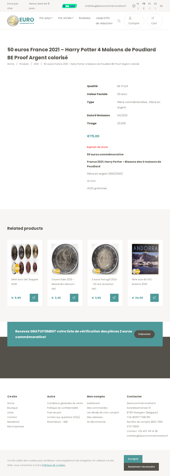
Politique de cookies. (53, 465)
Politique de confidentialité (62, 408)
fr (143, 3)
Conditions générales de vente (65, 403)
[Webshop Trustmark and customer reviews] (73, 6)
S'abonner (144, 334)
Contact (12, 417)
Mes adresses (95, 417)
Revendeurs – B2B (57, 421)
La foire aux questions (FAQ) (63, 417)
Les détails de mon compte (103, 412)
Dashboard (93, 403)
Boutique (12, 408)
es (149, 3)
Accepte (133, 459)
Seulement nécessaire (141, 466)
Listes (10, 412)
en (161, 6)
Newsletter (13, 421)
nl (138, 3)
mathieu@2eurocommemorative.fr (105, 6)
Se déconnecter (96, 421)
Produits (24, 64)
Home (10, 64)
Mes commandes (97, 408)
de (155, 3)
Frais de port (54, 412)
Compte (133, 23)
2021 (36, 64)
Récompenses (15, 426)
